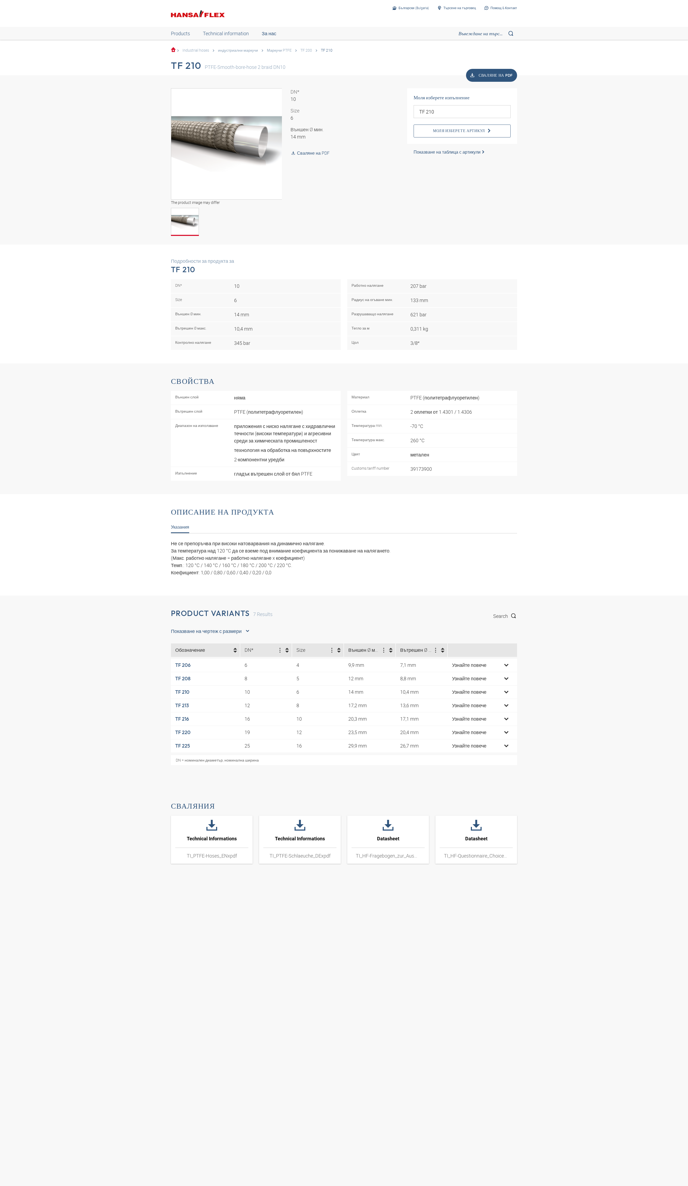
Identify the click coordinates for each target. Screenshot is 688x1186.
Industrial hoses (195, 50)
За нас (269, 33)
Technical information (226, 33)
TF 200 (306, 50)
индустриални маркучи (238, 50)
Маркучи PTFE (279, 50)
